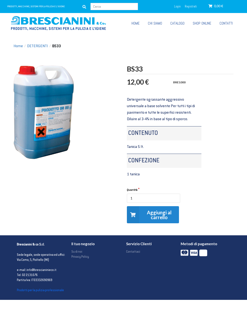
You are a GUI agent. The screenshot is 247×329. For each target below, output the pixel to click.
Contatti (226, 23)
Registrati (191, 6)
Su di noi (76, 251)
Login (177, 6)
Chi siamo (155, 23)
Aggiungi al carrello (159, 215)
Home (18, 46)
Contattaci (133, 251)
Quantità (132, 190)
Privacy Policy (80, 257)
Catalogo (177, 23)
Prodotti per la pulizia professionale (40, 290)
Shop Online (202, 23)
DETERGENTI (37, 46)
